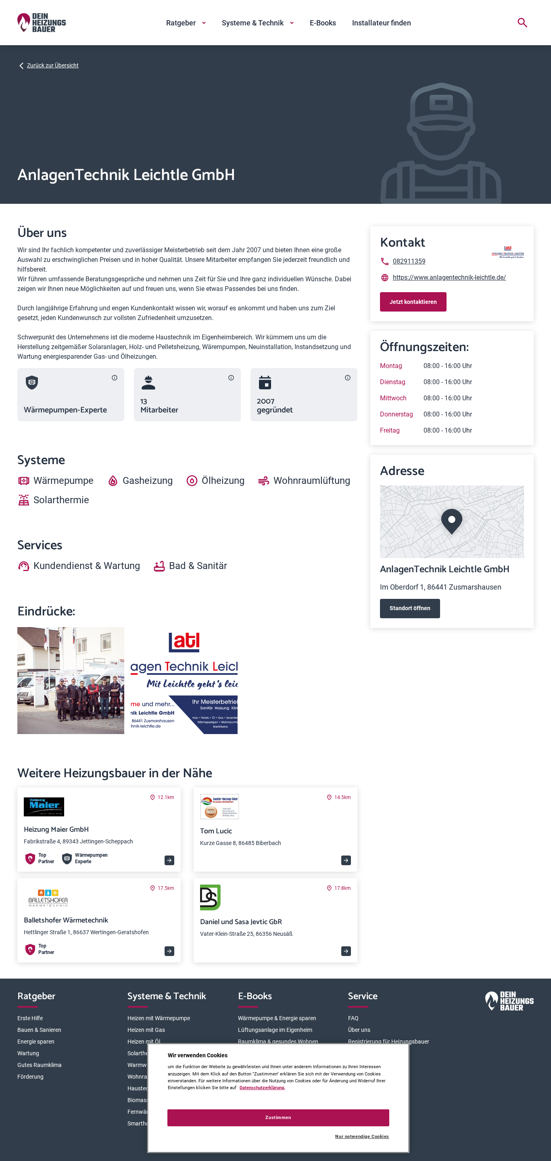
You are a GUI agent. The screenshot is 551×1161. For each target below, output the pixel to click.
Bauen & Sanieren (39, 1030)
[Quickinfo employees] (231, 378)
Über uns (359, 1030)
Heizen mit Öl (143, 1041)
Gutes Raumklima (39, 1065)
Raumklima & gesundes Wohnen (278, 1041)
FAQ (353, 1018)
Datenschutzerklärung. (262, 1087)
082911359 (409, 261)
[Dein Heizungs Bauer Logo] (509, 1003)
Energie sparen (35, 1041)
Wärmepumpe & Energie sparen (277, 1018)
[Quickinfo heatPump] (114, 378)
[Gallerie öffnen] (70, 680)
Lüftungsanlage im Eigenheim (275, 1030)
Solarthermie (143, 1053)
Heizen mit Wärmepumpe (158, 1018)
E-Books (323, 23)
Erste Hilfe (30, 1018)
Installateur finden (381, 23)
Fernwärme (141, 1112)
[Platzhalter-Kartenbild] (452, 521)
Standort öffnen (410, 608)
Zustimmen (278, 1117)
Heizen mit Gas (146, 1030)
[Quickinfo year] (348, 378)
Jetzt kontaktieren (413, 302)
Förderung (30, 1076)
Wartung (28, 1053)
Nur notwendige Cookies (362, 1136)
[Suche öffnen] (522, 22)
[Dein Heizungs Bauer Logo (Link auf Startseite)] (41, 22)
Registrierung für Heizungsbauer (388, 1041)
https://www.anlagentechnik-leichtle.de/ (449, 277)
